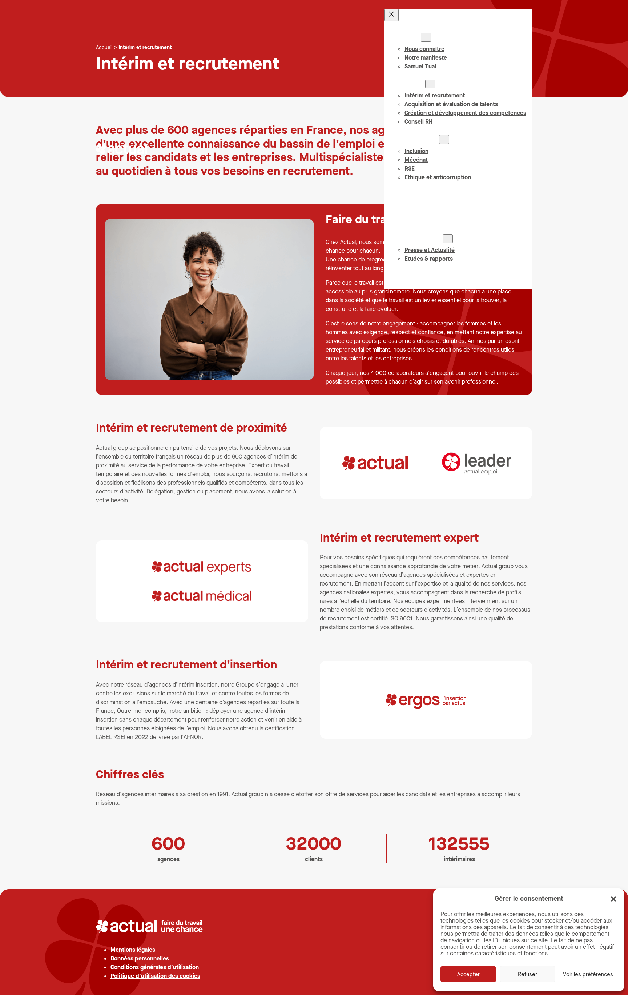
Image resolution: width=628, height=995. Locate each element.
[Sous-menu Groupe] (426, 37)
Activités (413, 84)
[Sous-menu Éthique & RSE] (444, 139)
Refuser (527, 974)
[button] (613, 899)
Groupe (411, 37)
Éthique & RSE (420, 139)
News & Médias (422, 238)
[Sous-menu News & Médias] (448, 238)
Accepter (468, 974)
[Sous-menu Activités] (430, 84)
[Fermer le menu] (391, 15)
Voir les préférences (588, 974)
